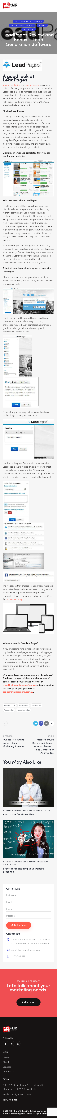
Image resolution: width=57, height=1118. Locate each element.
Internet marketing (11, 84)
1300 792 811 (18, 956)
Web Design (28, 29)
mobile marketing (14, 599)
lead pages (23, 705)
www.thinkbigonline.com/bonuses (20, 684)
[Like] (5, 723)
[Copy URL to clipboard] (51, 723)
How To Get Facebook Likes (18, 814)
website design (24, 710)
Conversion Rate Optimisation (28, 21)
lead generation (32, 84)
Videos (46, 810)
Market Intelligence (39, 861)
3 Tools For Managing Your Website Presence (23, 870)
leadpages (36, 705)
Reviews (42, 25)
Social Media (35, 810)
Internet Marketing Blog (22, 25)
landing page (9, 705)
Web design (9, 710)
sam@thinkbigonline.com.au (25, 950)
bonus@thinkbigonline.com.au (18, 691)
